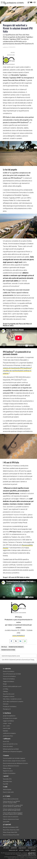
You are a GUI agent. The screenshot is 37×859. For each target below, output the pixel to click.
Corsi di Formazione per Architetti (12, 674)
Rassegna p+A (7, 709)
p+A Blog (5, 689)
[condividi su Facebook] (11, 641)
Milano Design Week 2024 (10, 832)
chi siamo (6, 848)
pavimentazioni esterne (8, 650)
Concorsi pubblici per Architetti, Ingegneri (14, 758)
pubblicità (14, 848)
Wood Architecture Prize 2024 (11, 835)
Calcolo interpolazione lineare (11, 819)
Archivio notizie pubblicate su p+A (12, 686)
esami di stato (6, 728)
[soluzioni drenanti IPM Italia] (9, 60)
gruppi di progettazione (9, 716)
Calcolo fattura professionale (10, 799)
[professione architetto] (15, 3)
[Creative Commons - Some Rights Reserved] (31, 853)
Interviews (5, 704)
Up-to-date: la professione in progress (13, 701)
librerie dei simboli (8, 746)
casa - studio (6, 726)
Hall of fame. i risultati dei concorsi (12, 699)
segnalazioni (22, 848)
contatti (33, 850)
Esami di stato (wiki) (8, 792)
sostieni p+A (32, 848)
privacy (21, 850)
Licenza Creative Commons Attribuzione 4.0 (26, 854)
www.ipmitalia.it (18, 635)
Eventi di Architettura (8, 671)
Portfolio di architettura (9, 773)
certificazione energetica (9, 733)
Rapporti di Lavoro (8, 771)
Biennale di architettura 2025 (10, 827)
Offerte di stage (7, 768)
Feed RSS (5, 784)
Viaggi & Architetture (8, 681)
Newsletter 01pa (7, 781)
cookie (27, 850)
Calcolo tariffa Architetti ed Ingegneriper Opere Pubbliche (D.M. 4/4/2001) (12, 813)
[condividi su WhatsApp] (25, 641)
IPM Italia (4, 647)
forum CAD (6, 741)
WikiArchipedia (7, 789)
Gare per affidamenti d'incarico (11, 766)
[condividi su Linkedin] (20, 641)
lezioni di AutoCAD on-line (10, 744)
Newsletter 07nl (7, 779)
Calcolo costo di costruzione (10, 816)
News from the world (8, 694)
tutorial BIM (6, 821)
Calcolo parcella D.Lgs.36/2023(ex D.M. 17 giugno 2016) (11, 802)
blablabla (5, 731)
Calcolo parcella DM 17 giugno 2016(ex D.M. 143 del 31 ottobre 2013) (13, 805)
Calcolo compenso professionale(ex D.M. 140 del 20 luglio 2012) (11, 809)
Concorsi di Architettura (9, 676)
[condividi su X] (16, 641)
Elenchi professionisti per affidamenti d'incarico (15, 763)
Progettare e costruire (8, 696)
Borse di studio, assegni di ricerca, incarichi (14, 761)
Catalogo (5, 691)
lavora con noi (13, 850)
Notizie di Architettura (9, 679)
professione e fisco (8, 736)
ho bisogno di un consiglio (10, 718)
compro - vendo (7, 723)
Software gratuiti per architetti (11, 749)
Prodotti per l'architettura (9, 706)
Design (5, 684)
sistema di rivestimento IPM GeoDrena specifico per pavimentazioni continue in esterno (17, 370)
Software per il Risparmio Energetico (12, 751)
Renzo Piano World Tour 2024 (11, 830)
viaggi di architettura (8, 721)
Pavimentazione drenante (16, 647)
